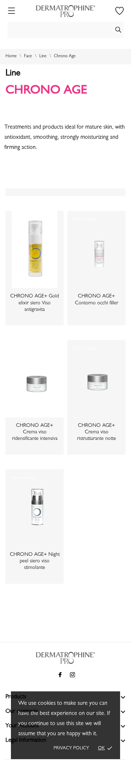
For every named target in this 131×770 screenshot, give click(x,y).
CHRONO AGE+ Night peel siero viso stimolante (35, 561)
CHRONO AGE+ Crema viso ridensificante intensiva (34, 432)
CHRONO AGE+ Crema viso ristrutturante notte (96, 432)
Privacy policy (71, 748)
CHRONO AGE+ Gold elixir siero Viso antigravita (34, 303)
